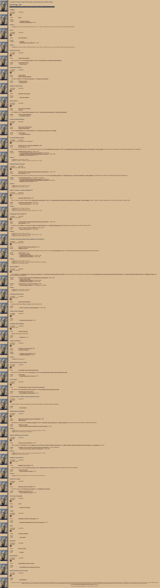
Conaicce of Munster (23, 533)
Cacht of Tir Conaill (30, 467)
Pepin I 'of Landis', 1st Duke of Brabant (36, 225)
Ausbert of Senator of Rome (27, 246)
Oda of (21, 146)
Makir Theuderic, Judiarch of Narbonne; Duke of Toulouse (33, 426)
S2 (13, 160)
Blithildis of (22, 248)
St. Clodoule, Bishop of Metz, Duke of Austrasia (31, 152)
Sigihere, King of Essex (24, 58)
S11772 (14, 26)
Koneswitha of (28, 60)
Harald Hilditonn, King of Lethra (27, 376)
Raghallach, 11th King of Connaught (27, 518)
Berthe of (63, 422)
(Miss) (22, 420)
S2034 (14, 430)
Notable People (34, 6)
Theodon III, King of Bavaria (25, 348)
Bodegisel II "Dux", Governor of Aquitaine (28, 145)
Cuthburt (22, 41)
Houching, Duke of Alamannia (50, 422)
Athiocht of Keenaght (25, 507)
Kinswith (20, 110)
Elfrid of (23, 64)
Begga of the (25, 203)
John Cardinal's (78, 586)
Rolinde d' (32, 422)
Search (39, 6)
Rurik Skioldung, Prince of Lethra (26, 563)
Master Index (24, 6)
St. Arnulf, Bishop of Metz (55, 175)
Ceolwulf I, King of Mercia (26, 22)
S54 (13, 159)
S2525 (14, 262)
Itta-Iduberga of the (38, 200)
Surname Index (18, 6)
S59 (13, 431)
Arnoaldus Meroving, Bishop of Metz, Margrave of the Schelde (79, 149)
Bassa (19, 17)
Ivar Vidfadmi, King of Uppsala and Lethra (28, 370)
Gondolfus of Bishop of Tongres (55, 274)
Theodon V (22, 337)
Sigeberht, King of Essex (24, 93)
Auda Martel (96, 445)
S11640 (14, 359)
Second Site (82, 586)
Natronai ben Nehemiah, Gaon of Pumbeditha (29, 418)
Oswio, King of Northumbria (46, 112)
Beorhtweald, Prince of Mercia (27, 42)
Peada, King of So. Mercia (24, 108)
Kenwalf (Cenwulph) (24, 21)
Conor (19, 503)
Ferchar (21, 552)
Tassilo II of (23, 331)
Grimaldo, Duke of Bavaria (26, 353)
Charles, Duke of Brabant (24, 301)
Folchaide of (23, 349)
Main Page (12, 6)
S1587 (14, 475)
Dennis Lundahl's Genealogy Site (47, 6)
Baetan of (22, 548)
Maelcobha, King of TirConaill (47, 467)
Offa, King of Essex (29, 78)
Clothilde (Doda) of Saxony (53, 149)
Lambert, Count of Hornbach (25, 442)
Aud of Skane (32, 372)
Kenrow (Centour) (22, 37)
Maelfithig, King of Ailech (24, 465)
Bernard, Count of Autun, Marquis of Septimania (31, 448)
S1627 (14, 185)
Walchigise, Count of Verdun (26, 155)
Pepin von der (25, 254)
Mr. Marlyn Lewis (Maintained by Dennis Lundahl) (83, 584)
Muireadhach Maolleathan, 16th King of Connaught (32, 522)
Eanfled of (61, 112)
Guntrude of (24, 354)
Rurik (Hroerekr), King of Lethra (28, 389)
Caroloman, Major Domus (24, 198)
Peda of (42, 60)
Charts (28, 6)
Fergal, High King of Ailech (26, 471)
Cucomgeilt (22, 537)
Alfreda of (55, 60)
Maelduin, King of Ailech (29, 488)
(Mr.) (23, 579)
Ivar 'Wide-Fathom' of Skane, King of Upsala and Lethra (54, 372)
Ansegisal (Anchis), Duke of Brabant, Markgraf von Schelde (34, 154)
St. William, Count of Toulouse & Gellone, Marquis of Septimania (45, 445)
